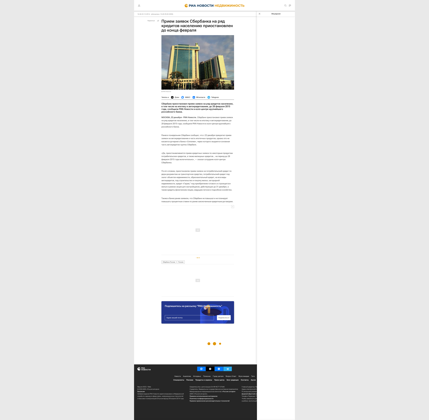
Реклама (189, 380)
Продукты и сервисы (203, 380)
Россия (180, 262)
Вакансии (141, 391)
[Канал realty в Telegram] (227, 369)
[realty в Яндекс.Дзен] (210, 369)
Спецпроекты (178, 380)
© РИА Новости (166, 91)
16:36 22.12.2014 (143, 14)
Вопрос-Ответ (231, 376)
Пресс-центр (219, 380)
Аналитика (187, 376)
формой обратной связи (251, 394)
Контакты (245, 380)
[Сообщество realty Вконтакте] (219, 369)
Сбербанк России (169, 262)
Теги (253, 376)
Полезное (207, 376)
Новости (177, 376)
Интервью (197, 376)
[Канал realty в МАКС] (201, 369)
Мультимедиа (244, 376)
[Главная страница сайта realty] (214, 5)
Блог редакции (233, 380)
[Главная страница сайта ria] (197, 5)
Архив (253, 380)
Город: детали (218, 376)
